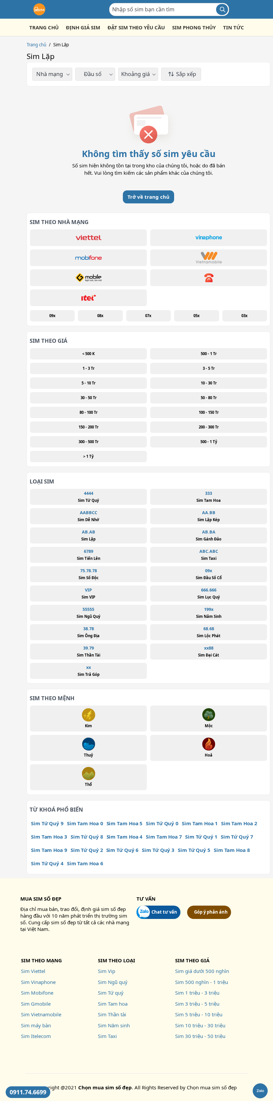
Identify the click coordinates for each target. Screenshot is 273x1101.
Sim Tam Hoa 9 (49, 850)
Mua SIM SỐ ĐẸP (40, 898)
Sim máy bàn (36, 1025)
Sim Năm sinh (114, 1025)
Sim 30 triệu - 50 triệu (200, 1036)
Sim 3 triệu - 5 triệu (197, 1003)
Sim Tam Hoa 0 (85, 823)
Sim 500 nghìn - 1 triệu (201, 982)
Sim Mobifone (37, 992)
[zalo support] (260, 1090)
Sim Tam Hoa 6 (85, 863)
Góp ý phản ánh (211, 912)
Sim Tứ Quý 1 (201, 836)
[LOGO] (39, 9)
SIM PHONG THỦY (194, 27)
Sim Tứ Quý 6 (122, 850)
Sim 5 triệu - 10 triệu (198, 1014)
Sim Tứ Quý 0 (162, 823)
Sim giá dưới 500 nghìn (202, 971)
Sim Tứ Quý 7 (237, 836)
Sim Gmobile (36, 1003)
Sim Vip (106, 971)
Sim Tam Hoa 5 (125, 823)
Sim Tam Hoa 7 (164, 836)
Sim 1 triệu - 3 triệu (197, 992)
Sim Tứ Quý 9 (47, 823)
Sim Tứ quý (111, 992)
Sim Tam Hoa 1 (200, 823)
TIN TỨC (233, 27)
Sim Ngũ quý (113, 982)
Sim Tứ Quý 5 (194, 850)
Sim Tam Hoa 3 (49, 836)
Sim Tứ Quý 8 (87, 836)
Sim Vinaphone (38, 982)
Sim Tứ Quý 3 (158, 850)
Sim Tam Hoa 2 (239, 823)
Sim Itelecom (36, 1036)
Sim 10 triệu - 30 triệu (200, 1025)
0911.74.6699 (28, 1092)
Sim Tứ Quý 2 (87, 850)
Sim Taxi (107, 1036)
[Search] (222, 9)
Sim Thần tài (112, 1014)
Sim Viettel (33, 971)
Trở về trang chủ (148, 196)
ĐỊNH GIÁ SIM (83, 27)
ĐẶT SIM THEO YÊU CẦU (136, 27)
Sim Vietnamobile (41, 1014)
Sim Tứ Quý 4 (47, 863)
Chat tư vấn (164, 912)
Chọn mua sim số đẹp (212, 1087)
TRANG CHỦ (44, 27)
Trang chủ (36, 45)
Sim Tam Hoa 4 (125, 836)
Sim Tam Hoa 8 (232, 850)
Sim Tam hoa (113, 1003)
